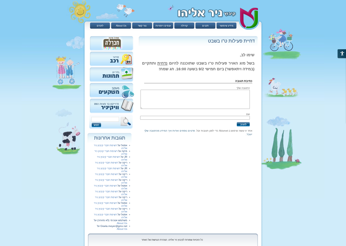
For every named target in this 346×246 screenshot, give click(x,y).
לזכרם (100, 25)
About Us (121, 25)
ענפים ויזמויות (163, 25)
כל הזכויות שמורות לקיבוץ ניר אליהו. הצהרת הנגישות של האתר (172, 239)
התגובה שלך (243, 88)
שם (248, 114)
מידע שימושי (226, 25)
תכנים (205, 25)
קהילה (184, 25)
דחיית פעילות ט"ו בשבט (231, 41)
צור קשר (142, 25)
